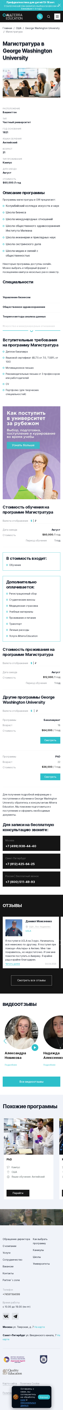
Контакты (8, 1273)
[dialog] (31, 1397)
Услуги (6, 1252)
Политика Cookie (29, 1383)
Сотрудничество (12, 1259)
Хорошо (44, 1397)
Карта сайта (10, 1383)
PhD (9, 1159)
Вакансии (8, 1266)
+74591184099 (11, 1294)
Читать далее (12, 964)
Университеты (41, 1263)
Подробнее (11, 1065)
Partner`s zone (11, 1280)
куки (22, 1399)
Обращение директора (16, 1239)
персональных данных (28, 1404)
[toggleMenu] (57, 16)
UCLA (28, 931)
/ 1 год (51, 730)
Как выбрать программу (40, 1241)
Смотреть (50, 740)
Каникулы (38, 1250)
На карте (39, 1327)
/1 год (51, 534)
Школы (37, 1257)
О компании (9, 1246)
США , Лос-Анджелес (40, 926)
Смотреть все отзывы (31, 980)
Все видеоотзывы (31, 1081)
